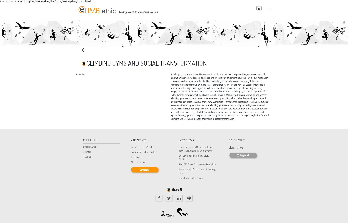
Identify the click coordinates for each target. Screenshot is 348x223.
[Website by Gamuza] (167, 212)
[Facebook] (159, 198)
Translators (136, 157)
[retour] (83, 50)
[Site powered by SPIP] (183, 212)
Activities (87, 151)
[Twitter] (169, 198)
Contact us (144, 169)
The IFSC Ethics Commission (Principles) (197, 164)
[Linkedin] (179, 198)
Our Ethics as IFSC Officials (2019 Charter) (194, 157)
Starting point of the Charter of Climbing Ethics (197, 171)
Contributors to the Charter (143, 152)
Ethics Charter (89, 146)
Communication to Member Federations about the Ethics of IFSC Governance (197, 148)
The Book (87, 156)
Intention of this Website (142, 147)
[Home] (96, 8)
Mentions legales (138, 162)
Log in (243, 155)
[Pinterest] (189, 198)
